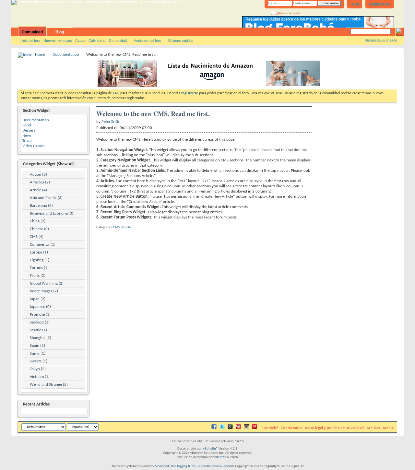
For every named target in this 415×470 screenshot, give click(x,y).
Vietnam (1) (40, 377)
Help (354, 4)
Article (126, 227)
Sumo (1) (37, 353)
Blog (59, 32)
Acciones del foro (147, 40)
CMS (116, 227)
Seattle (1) (38, 330)
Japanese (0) (40, 307)
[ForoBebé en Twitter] (222, 428)
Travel (27, 141)
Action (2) (38, 174)
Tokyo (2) (38, 369)
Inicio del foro (29, 40)
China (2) (37, 221)
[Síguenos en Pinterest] (254, 428)
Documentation (66, 55)
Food (26, 125)
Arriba (388, 428)
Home (40, 55)
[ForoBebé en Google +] (230, 428)
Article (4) (38, 190)
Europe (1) (39, 252)
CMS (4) (36, 237)
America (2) (40, 182)
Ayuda (80, 40)
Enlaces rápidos (181, 40)
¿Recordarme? (287, 13)
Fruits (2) (37, 276)
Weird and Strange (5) (49, 384)
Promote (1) (40, 314)
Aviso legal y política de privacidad (334, 428)
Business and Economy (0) (52, 213)
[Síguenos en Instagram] (246, 428)
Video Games (33, 146)
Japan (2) (37, 299)
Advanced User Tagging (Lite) (175, 466)
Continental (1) (42, 244)
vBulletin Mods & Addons (216, 466)
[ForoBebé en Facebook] (214, 428)
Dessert (28, 130)
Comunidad (32, 32)
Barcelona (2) (41, 206)
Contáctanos (291, 428)
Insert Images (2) (44, 291)
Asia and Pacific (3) (46, 198)
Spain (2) (37, 346)
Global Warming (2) (47, 283)
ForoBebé (270, 428)
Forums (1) (39, 268)
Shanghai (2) (40, 338)
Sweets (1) (38, 361)
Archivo (373, 428)
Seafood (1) (40, 322)
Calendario (97, 40)
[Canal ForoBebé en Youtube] (238, 428)
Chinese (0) (39, 229)
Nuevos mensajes (57, 40)
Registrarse (380, 4)
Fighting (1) (39, 260)
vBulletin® (210, 449)
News (26, 136)
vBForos (220, 457)
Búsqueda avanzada (381, 40)
